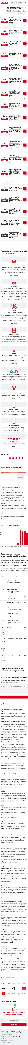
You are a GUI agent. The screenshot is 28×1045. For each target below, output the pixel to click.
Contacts (19, 1031)
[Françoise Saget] (24, 988)
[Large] (24, 994)
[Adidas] (3, 983)
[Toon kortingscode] (24, 20)
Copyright (19, 1032)
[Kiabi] (13, 994)
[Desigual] (8, 988)
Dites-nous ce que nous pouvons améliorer (13, 686)
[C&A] (3, 988)
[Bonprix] (24, 983)
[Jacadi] (8, 994)
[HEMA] (3, 994)
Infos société (12, 1031)
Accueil (2, 1031)
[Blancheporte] (19, 983)
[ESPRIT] (19, 988)
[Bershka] (13, 983)
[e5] (13, 988)
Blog (7, 1031)
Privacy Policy (12, 1032)
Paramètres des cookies (7, 1034)
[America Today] (8, 983)
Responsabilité (5, 1032)
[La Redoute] (19, 994)
